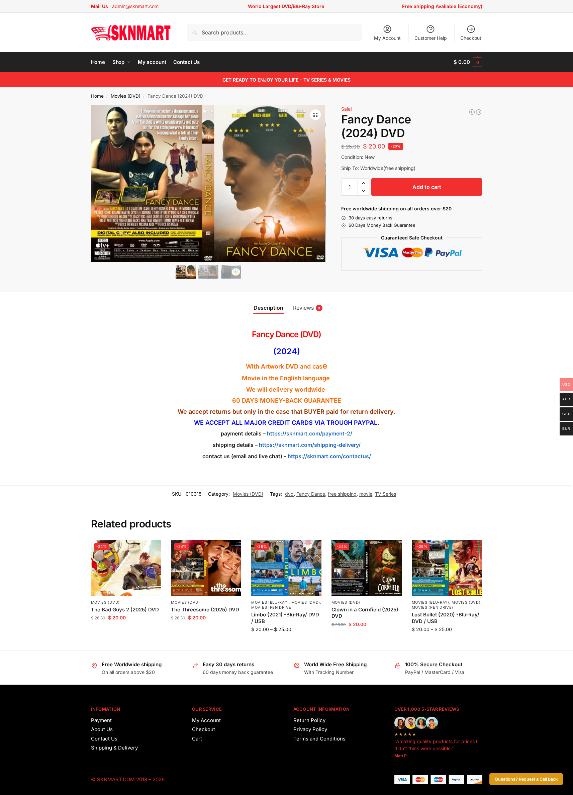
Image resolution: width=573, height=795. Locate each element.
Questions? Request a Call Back (526, 779)
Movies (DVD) (125, 96)
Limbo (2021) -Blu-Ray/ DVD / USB (285, 617)
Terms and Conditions (319, 738)
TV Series (385, 494)
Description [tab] (268, 307)
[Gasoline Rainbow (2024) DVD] (478, 112)
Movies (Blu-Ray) (270, 602)
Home (97, 96)
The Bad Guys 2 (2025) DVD (125, 609)
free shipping (342, 494)
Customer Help (430, 38)
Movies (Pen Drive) (272, 607)
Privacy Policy (310, 729)
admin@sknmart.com (135, 6)
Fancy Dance (310, 494)
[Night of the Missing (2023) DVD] (472, 112)
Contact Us (104, 738)
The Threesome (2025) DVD (205, 609)
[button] (468, 62)
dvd (289, 494)
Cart (197, 738)
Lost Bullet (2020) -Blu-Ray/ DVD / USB (445, 617)
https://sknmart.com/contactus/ (329, 456)
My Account (387, 38)
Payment (101, 720)
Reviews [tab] (306, 307)
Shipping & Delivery (114, 747)
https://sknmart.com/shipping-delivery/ (309, 444)
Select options (286, 643)
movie (365, 494)
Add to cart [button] (126, 631)
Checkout (470, 38)
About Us (102, 729)
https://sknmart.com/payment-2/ (309, 433)
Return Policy (309, 720)
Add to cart (426, 187)
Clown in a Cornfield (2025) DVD (364, 612)
